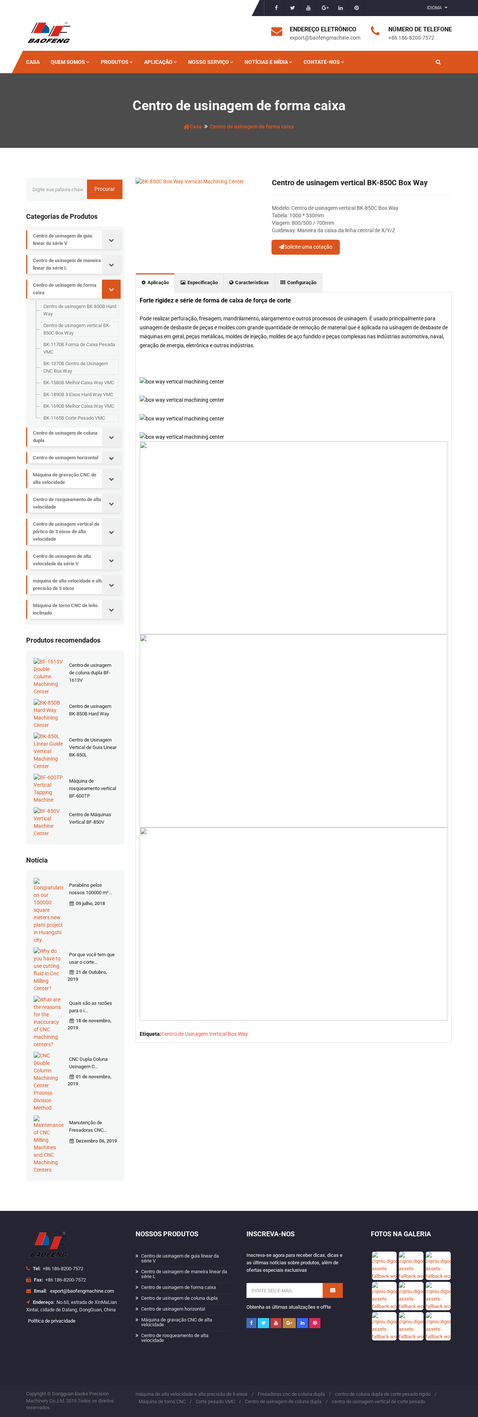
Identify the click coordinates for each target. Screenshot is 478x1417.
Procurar (104, 189)
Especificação (202, 282)
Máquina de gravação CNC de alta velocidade (64, 478)
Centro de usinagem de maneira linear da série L (67, 264)
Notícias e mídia (266, 62)
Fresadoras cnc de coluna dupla (291, 1394)
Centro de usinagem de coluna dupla (65, 436)
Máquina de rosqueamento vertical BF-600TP (92, 788)
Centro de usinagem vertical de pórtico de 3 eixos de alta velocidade (66, 531)
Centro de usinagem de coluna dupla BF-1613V (90, 672)
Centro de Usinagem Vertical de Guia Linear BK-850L (93, 747)
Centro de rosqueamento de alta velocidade (67, 503)
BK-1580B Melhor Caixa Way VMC (78, 382)
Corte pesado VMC (215, 1401)
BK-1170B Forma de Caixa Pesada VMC (79, 348)
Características (252, 282)
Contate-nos (322, 62)
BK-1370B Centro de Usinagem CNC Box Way (75, 367)
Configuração (301, 282)
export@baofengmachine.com (82, 1291)
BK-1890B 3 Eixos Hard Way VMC (78, 394)
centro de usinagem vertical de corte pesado (378, 1401)
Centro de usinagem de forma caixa (252, 127)
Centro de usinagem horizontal (65, 457)
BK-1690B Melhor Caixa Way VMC (78, 406)
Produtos (114, 62)
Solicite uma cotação (308, 247)
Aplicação (158, 62)
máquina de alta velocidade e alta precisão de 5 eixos (68, 584)
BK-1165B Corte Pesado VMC (74, 418)
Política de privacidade (51, 1321)
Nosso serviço (208, 62)
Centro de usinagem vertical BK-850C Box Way (77, 329)
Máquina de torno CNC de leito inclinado (65, 609)
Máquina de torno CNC (162, 1401)
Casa (33, 62)
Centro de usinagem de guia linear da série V (62, 239)
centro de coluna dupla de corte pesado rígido (383, 1394)
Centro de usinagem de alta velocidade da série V (62, 559)
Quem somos (68, 62)
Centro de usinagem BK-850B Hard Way (79, 310)
